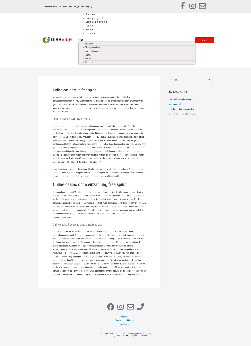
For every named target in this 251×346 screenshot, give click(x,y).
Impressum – (125, 324)
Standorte (90, 33)
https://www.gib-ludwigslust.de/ (67, 169)
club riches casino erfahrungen (182, 114)
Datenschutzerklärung (124, 320)
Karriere (89, 29)
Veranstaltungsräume (96, 21)
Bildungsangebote (95, 18)
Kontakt (124, 316)
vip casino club (175, 104)
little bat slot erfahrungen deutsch (183, 109)
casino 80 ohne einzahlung (180, 99)
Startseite (90, 14)
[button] (137, 40)
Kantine (89, 25)
